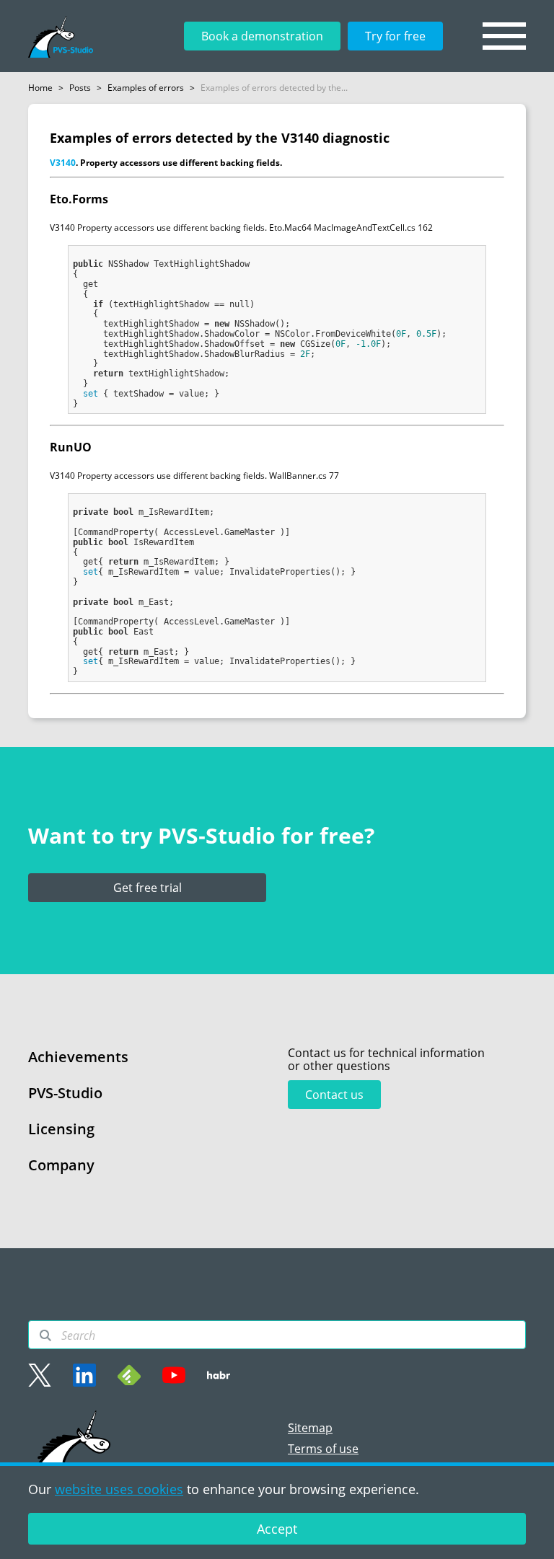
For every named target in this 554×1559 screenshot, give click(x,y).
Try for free (395, 36)
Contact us (334, 1095)
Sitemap (310, 1428)
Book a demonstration (262, 36)
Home (40, 87)
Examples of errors (145, 87)
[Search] (45, 1335)
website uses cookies (119, 1489)
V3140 (63, 162)
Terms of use (323, 1449)
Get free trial (147, 888)
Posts (80, 87)
